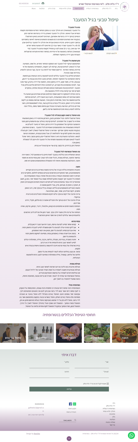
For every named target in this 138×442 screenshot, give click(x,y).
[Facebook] (70, 404)
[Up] (69, 438)
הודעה (67, 372)
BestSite (37, 433)
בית (114, 403)
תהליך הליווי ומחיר (109, 411)
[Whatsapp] (74, 404)
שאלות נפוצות (110, 422)
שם (107, 362)
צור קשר (112, 425)
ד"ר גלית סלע (110, 406)
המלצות (112, 419)
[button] (51, 8)
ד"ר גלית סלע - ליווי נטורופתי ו (104, 4)
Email (106, 372)
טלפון (67, 362)
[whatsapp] (131, 435)
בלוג (113, 417)
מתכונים (112, 414)
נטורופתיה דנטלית (109, 408)
